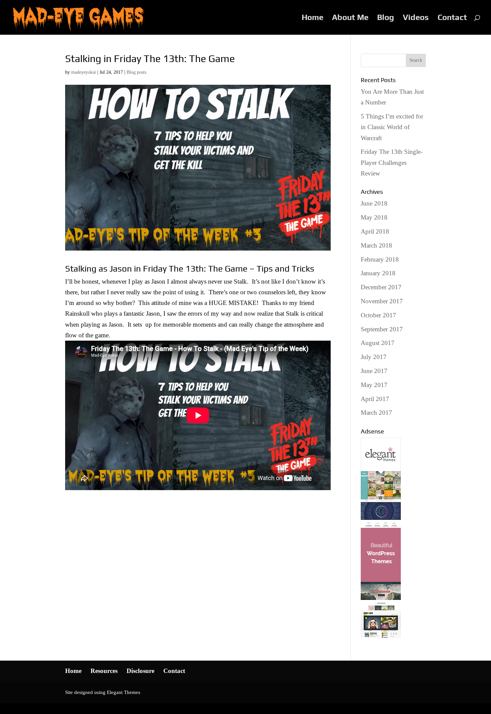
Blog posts (136, 72)
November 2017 (382, 301)
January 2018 (378, 273)
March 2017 (376, 412)
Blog (385, 18)
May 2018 (374, 217)
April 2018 (375, 231)
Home (312, 18)
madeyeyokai (83, 72)
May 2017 (374, 384)
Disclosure (140, 670)
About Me (350, 18)
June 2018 (374, 203)
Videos (416, 18)
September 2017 (382, 329)
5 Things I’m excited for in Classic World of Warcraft (392, 127)
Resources (104, 670)
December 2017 (381, 287)
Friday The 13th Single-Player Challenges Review (392, 162)
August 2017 (377, 342)
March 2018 (376, 245)
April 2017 (375, 398)
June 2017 (374, 370)
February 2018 (380, 259)
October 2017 (378, 315)
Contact (452, 18)
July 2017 (373, 356)
